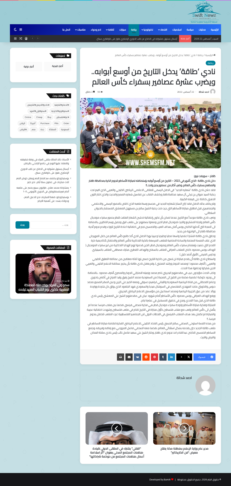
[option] (43, 273)
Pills (56, 123)
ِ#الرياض (23, 129)
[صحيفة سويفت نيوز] (204, 12)
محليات (202, 29)
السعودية (65, 129)
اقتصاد (163, 29)
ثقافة (111, 29)
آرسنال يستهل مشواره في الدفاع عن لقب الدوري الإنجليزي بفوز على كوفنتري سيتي (136, 38)
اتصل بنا (66, 29)
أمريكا (32, 123)
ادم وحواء (96, 29)
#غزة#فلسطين (62, 117)
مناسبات (81, 29)
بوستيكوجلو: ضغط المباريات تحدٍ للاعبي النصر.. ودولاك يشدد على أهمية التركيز (46, 199)
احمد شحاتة (204, 92)
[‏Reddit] (146, 357)
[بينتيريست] (154, 357)
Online (28, 117)
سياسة (190, 29)
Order (66, 123)
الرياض (22, 123)
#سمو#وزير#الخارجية (60, 111)
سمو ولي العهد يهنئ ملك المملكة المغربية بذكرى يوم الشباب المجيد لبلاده (44, 287)
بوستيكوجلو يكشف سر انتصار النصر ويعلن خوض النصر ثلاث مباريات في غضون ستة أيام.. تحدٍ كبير (42, 180)
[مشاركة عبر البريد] (129, 357)
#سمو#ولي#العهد (38, 111)
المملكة (52, 129)
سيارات (122, 29)
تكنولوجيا (148, 29)
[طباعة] (120, 357)
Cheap (39, 117)
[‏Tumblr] (163, 357)
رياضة (134, 29)
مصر (34, 129)
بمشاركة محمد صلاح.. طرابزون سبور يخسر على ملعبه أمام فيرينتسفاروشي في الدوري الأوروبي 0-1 (42, 189)
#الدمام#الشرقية (62, 105)
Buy (49, 117)
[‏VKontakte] (137, 357)
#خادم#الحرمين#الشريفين (38, 105)
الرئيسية (215, 29)
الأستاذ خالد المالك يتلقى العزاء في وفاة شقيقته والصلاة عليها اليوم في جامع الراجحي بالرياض (44, 161)
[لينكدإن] (171, 357)
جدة (42, 129)
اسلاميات (177, 29)
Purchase (44, 123)
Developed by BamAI (160, 479)
